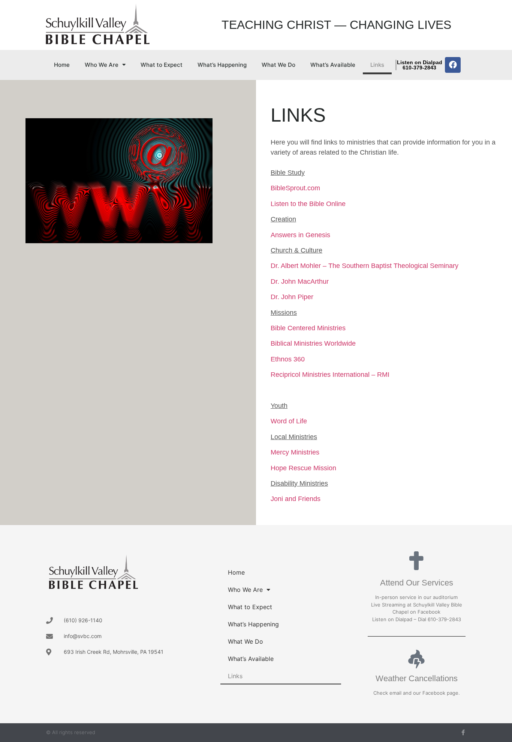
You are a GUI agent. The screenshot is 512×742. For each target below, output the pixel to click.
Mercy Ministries (295, 452)
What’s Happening (222, 64)
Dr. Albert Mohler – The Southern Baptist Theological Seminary (364, 265)
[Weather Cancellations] (416, 659)
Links (377, 64)
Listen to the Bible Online (308, 204)
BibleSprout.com (295, 188)
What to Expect (162, 64)
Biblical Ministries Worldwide (313, 343)
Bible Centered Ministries (308, 328)
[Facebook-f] (463, 732)
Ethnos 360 (288, 359)
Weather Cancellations (417, 678)
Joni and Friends (295, 499)
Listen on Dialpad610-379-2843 (419, 65)
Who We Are (101, 64)
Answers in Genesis (300, 235)
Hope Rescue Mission (303, 468)
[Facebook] (453, 65)
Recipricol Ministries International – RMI (330, 374)
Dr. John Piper (292, 297)
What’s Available (332, 64)
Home (62, 64)
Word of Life (289, 421)
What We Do (278, 64)
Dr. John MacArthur (300, 281)
